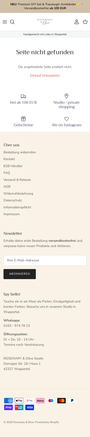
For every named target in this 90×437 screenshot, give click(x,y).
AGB (6, 186)
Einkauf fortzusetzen (45, 75)
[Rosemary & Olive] (45, 22)
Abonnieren (19, 274)
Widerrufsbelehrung (18, 193)
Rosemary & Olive (23, 422)
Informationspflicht (17, 207)
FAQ (6, 173)
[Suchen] (14, 22)
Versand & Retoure (17, 180)
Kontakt (9, 159)
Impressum (11, 214)
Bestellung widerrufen (19, 152)
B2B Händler (12, 166)
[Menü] (5, 22)
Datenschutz (12, 200)
